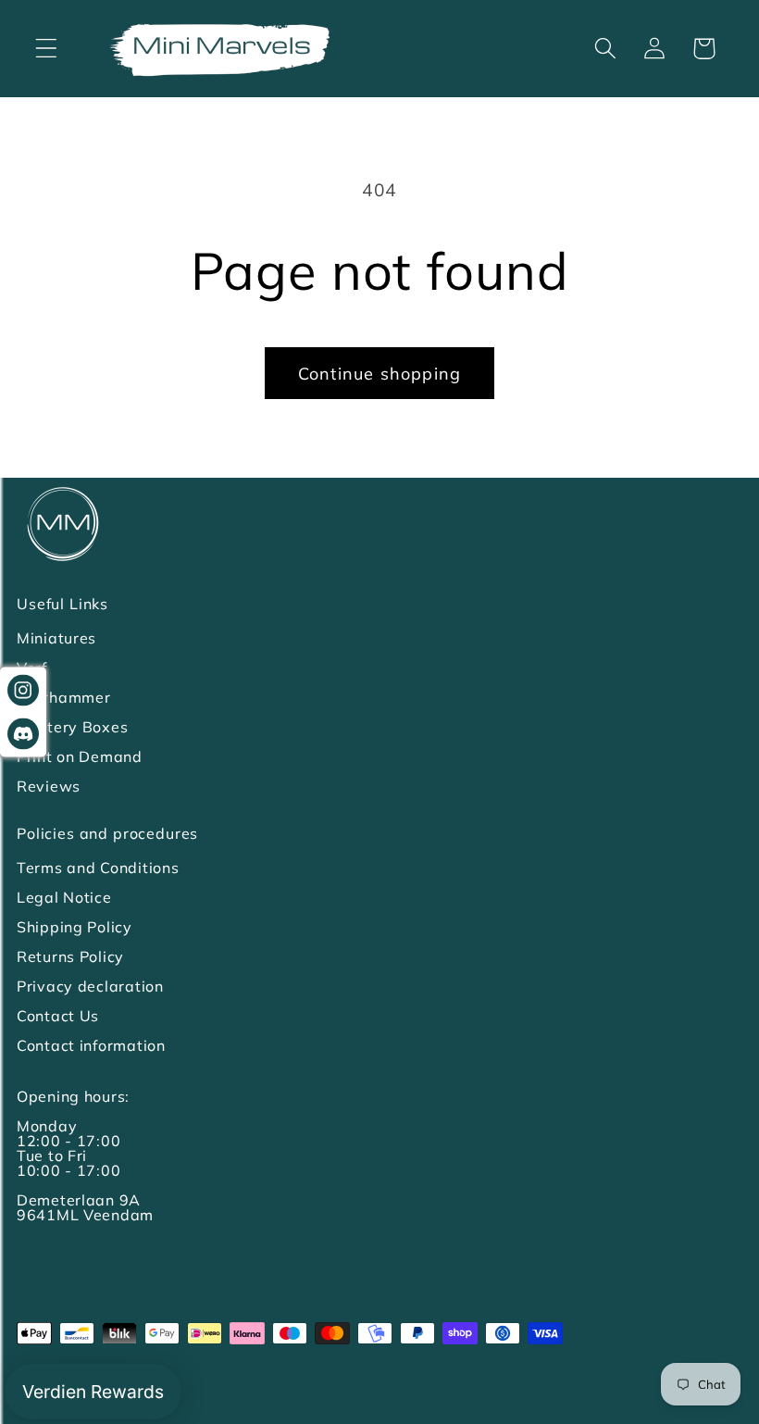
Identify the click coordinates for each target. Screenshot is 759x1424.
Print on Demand (80, 756)
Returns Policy (70, 956)
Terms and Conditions (98, 867)
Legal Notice (64, 897)
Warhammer (63, 697)
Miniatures (56, 638)
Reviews (49, 786)
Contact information (91, 1045)
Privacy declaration (90, 986)
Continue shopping (379, 373)
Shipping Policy (74, 927)
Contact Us (58, 1015)
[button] (46, 48)
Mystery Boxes (72, 727)
